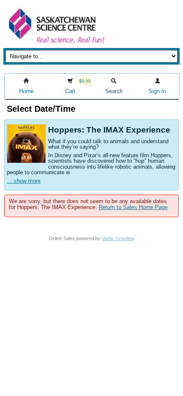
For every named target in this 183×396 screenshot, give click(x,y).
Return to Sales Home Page (133, 207)
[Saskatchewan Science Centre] (55, 43)
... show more (23, 181)
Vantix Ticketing (118, 238)
